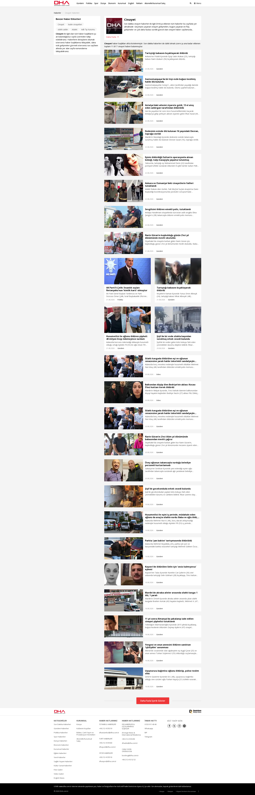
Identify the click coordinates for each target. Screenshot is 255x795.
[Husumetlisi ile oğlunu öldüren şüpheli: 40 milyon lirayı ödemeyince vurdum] (127, 320)
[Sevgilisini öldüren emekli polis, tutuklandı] (123, 217)
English (131, 3)
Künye (79, 724)
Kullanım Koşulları (83, 728)
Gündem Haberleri (61, 728)
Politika (89, 3)
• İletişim (170, 791)
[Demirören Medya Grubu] (195, 712)
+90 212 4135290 (128, 739)
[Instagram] (179, 726)
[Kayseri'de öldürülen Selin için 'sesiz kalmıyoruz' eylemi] (123, 574)
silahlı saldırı (63, 29)
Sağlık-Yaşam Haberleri (63, 761)
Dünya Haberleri (60, 741)
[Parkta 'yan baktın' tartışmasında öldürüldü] (123, 548)
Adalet (74, 29)
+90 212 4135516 (105, 757)
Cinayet (61, 24)
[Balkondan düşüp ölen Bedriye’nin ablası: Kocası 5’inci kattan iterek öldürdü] (123, 392)
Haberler (57, 13)
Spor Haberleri (60, 737)
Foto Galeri (58, 770)
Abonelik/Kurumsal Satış (155, 3)
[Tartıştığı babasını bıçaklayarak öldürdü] (123, 61)
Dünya (103, 3)
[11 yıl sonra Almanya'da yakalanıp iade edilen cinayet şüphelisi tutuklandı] (123, 626)
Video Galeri (59, 774)
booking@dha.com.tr (130, 755)
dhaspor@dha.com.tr (107, 761)
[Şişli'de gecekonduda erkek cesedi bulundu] (123, 496)
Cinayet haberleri (72, 13)
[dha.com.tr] (63, 712)
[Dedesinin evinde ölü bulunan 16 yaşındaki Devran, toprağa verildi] (123, 139)
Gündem (80, 3)
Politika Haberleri (61, 733)
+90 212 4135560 (105, 743)
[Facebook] (169, 726)
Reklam (139, 3)
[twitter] (174, 726)
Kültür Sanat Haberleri (63, 766)
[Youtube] (184, 726)
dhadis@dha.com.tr (130, 743)
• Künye (161, 791)
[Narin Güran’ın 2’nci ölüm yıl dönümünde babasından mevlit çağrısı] (123, 444)
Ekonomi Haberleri (61, 745)
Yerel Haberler (59, 757)
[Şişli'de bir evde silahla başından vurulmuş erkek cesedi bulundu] (178, 320)
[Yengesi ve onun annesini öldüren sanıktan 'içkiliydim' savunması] (123, 652)
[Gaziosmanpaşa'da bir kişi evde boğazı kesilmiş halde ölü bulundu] (123, 87)
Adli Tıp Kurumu (88, 29)
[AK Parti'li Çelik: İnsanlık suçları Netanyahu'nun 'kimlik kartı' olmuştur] (127, 271)
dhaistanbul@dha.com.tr (109, 733)
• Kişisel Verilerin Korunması (186, 791)
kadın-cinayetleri (75, 24)
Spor (96, 3)
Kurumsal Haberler (61, 749)
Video (158, 374)
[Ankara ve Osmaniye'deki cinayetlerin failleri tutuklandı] (123, 191)
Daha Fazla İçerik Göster (152, 700)
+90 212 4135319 (105, 728)
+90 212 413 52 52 (129, 760)
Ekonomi (112, 3)
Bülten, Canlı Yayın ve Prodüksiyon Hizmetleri (85, 734)
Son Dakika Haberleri (62, 724)
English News (59, 778)
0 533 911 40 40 (150, 724)
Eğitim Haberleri (60, 753)
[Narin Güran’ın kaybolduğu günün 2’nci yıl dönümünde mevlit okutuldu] (123, 243)
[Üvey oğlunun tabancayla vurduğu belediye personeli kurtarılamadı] (123, 470)
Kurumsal (122, 3)
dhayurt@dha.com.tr (107, 747)
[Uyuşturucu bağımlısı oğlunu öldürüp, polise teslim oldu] (123, 678)
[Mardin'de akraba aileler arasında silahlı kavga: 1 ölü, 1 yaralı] (123, 600)
